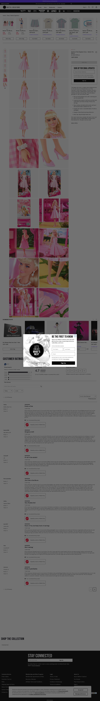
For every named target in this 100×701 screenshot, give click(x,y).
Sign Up (63, 363)
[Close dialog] (75, 336)
